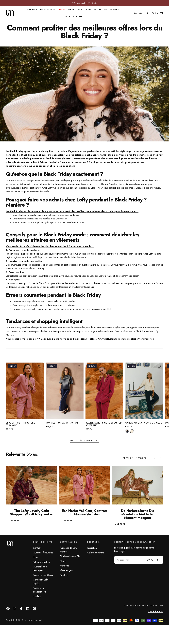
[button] (138, 13)
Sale (60, 10)
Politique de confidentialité (39, 589)
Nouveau (32, 10)
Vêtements (46, 10)
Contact (36, 547)
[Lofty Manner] (10, 543)
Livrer (35, 557)
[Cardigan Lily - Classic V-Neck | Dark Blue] (127, 431)
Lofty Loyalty (93, 10)
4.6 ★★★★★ (155, 611)
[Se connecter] (152, 13)
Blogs (62, 561)
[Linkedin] (28, 608)
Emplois (63, 575)
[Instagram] (15, 608)
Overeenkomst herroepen (40, 568)
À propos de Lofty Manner (68, 549)
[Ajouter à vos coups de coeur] (40, 366)
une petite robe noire (26, 287)
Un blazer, (11, 287)
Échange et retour (41, 562)
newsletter (36, 261)
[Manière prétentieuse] (43, 261)
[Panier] (161, 13)
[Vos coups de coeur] (156, 13)
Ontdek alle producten (84, 440)
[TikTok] (21, 608)
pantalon (51, 287)
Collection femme (95, 552)
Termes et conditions (43, 575)
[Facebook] (8, 608)
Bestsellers (75, 10)
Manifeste (64, 565)
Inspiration (92, 547)
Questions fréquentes (43, 552)
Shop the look (73, 16)
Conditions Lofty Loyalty (40, 581)
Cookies (37, 596)
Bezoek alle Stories (135, 458)
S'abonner (153, 559)
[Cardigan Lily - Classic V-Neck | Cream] (131, 431)
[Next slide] (161, 458)
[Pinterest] (34, 608)
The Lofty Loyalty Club (70, 556)
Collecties (111, 10)
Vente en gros (66, 570)
